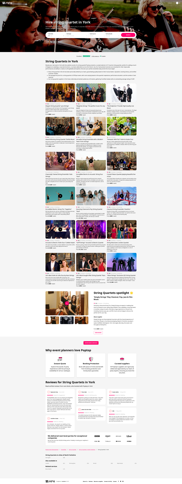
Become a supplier (98, 481)
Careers (115, 481)
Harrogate (48, 457)
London (47, 463)
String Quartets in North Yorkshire (87, 449)
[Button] (60, 93)
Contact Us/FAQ (108, 481)
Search (170, 3)
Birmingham (72, 463)
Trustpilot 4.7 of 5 (62, 481)
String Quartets (72, 449)
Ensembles (63, 449)
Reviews (91, 481)
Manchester (120, 463)
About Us (85, 481)
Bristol (94, 463)
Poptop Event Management (52, 449)
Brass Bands (48, 469)
